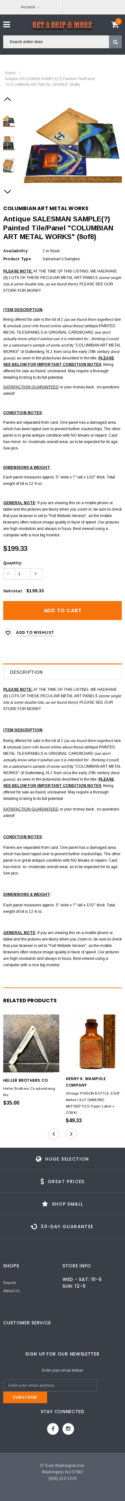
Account (28, 7)
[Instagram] (68, 1429)
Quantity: (12, 563)
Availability (15, 251)
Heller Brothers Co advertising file (29, 1092)
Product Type (17, 259)
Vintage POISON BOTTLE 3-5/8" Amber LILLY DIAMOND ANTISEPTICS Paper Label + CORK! (93, 1103)
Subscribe (25, 1397)
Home (10, 73)
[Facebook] (53, 1429)
